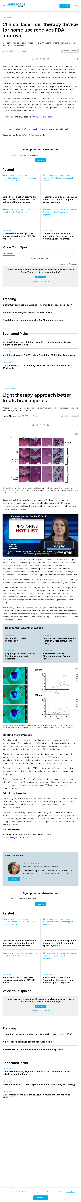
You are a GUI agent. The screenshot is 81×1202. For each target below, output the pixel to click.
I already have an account (41, 281)
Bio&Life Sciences (9, 388)
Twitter (17, 129)
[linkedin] (37, 59)
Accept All (40, 1197)
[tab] (9, 254)
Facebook (36, 129)
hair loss (6, 69)
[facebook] (33, 59)
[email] (48, 59)
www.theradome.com (42, 117)
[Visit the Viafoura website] (72, 264)
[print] (77, 59)
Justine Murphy (9, 416)
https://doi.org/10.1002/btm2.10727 (18, 837)
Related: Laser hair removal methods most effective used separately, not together (39, 77)
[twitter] (40, 59)
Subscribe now (9, 135)
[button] (4, 5)
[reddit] (44, 59)
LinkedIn (65, 129)
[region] (40, 259)
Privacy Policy (70, 1192)
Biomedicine (7, 18)
